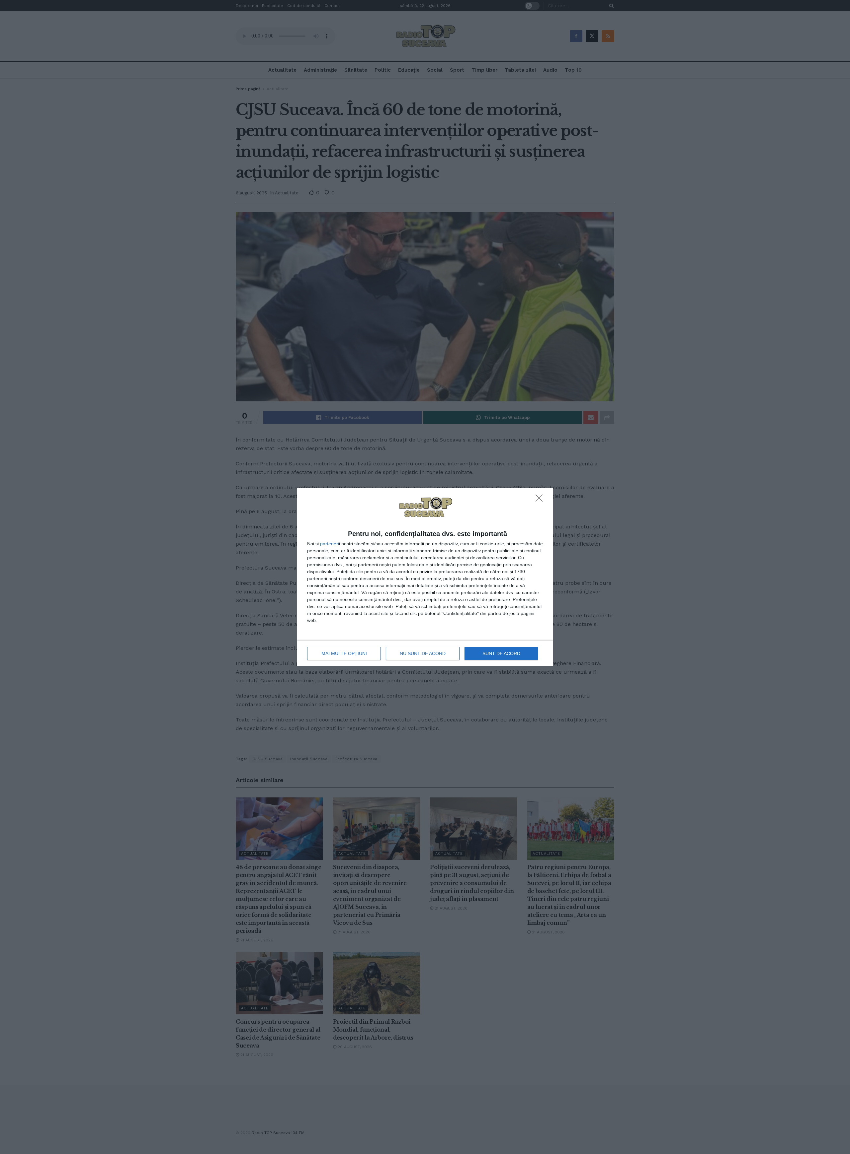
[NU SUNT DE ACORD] (541, 500)
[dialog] (425, 577)
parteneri (329, 543)
